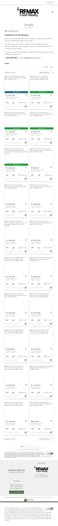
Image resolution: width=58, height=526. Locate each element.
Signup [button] (46, 66)
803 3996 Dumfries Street (37, 170)
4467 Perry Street (36, 279)
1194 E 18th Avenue (36, 206)
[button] (16, 492)
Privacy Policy (30, 497)
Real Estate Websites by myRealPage (44, 497)
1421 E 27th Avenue (11, 243)
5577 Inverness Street (36, 134)
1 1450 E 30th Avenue (11, 388)
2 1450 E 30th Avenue (36, 351)
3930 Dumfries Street (11, 170)
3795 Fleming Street (11, 206)
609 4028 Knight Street (37, 424)
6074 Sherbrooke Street (12, 134)
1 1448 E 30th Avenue (11, 351)
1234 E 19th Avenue (36, 98)
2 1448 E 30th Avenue (36, 315)
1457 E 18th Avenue (36, 243)
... (34, 446)
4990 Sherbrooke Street (12, 98)
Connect (49, 2)
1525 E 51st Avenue (11, 315)
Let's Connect (16, 492)
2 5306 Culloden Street (11, 279)
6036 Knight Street (36, 388)
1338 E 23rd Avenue (11, 424)
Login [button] (51, 66)
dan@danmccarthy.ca (31, 58)
